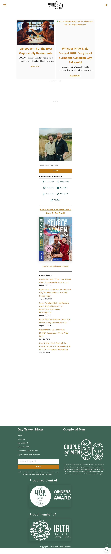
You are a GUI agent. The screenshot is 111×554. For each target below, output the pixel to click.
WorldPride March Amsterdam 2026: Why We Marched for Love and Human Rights (55, 293)
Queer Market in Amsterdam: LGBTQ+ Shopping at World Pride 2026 (53, 333)
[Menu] (4, 5)
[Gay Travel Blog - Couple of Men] (55, 5)
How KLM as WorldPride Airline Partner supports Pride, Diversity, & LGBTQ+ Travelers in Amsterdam (55, 346)
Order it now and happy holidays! (55, 266)
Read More (36, 66)
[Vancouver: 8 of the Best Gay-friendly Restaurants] (36, 32)
